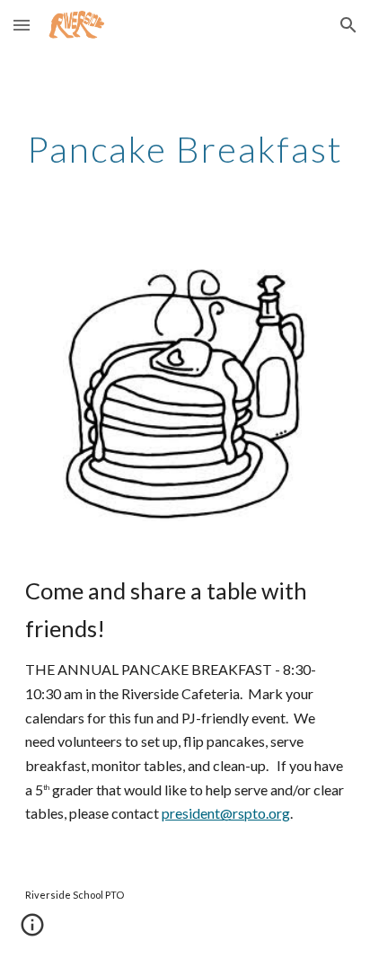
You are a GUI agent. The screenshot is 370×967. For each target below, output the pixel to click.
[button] (21, 24)
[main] (185, 149)
